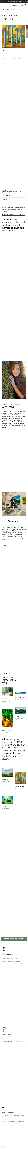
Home (3, 9)
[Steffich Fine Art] (14, 5)
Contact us (4, 958)
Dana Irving (7, 9)
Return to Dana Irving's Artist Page (14, 939)
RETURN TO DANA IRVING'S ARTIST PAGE (13, 214)
